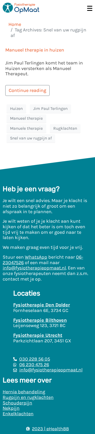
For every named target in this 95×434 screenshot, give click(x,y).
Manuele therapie (26, 128)
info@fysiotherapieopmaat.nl (34, 268)
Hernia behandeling (24, 392)
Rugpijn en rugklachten (28, 397)
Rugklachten (65, 128)
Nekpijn (11, 408)
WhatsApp (36, 257)
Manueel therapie (26, 118)
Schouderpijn (17, 403)
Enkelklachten (18, 414)
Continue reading (27, 90)
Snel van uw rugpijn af (31, 138)
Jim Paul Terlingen (50, 108)
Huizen (16, 108)
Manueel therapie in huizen (34, 50)
